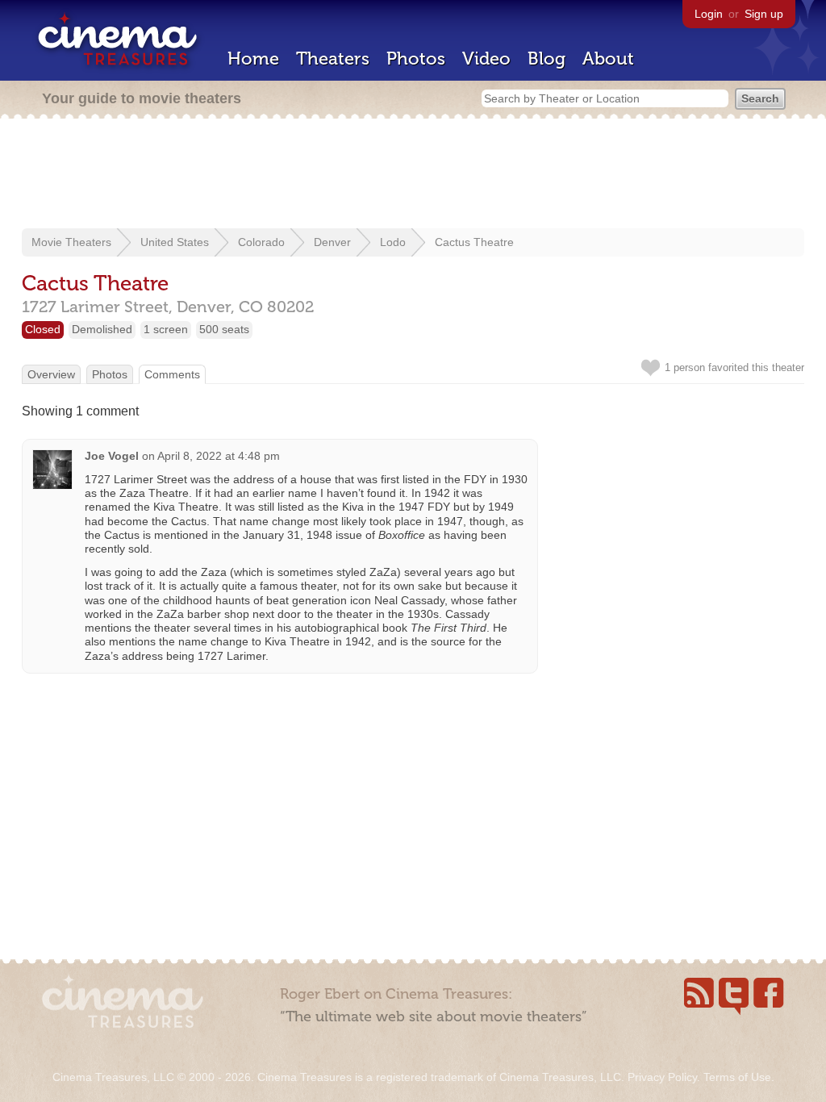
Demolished (102, 329)
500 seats (224, 329)
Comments (172, 374)
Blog (546, 58)
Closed (42, 329)
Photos (415, 58)
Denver (332, 242)
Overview (51, 374)
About (608, 58)
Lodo (393, 242)
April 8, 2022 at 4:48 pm (218, 455)
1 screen (166, 329)
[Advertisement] (413, 175)
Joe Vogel (112, 455)
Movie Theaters (71, 242)
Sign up (764, 13)
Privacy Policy (662, 1077)
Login (709, 13)
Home (253, 58)
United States (174, 242)
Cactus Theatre (474, 242)
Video (486, 58)
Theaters (332, 58)
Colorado (261, 242)
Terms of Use (737, 1077)
